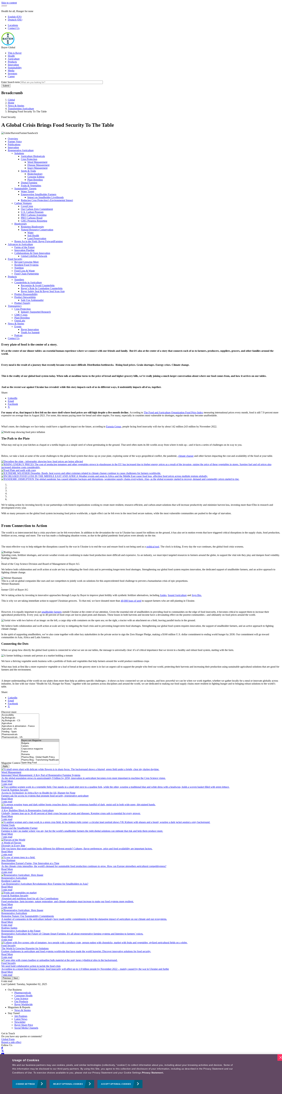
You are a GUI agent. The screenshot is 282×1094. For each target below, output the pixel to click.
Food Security (15, 259)
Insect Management (37, 168)
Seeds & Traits (28, 170)
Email (11, 401)
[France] (40, 751)
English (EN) (15, 16)
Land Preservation (36, 238)
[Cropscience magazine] (40, 748)
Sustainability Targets (25, 188)
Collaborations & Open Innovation (32, 253)
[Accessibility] (20, 715)
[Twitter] (2, 1051)
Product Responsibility (26, 294)
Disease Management (38, 165)
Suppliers (19, 279)
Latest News (20, 1019)
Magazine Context (10, 763)
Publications (14, 144)
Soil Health (33, 235)
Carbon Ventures (23, 203)
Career (11, 76)
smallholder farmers (51, 611)
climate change (186, 456)
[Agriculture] (20, 723)
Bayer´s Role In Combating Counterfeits (42, 288)
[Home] (7, 44)
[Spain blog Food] (40, 762)
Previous (7, 978)
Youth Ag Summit (30, 332)
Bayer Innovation (30, 329)
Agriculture (14, 58)
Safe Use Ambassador (32, 300)
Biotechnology (35, 173)
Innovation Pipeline (24, 250)
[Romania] (40, 754)
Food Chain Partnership (26, 273)
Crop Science (21, 998)
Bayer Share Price (23, 1025)
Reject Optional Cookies (68, 1084)
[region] (141, 1074)
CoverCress (27, 206)
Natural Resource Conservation (37, 229)
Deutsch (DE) (15, 19)
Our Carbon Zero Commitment (37, 209)
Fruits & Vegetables (31, 185)
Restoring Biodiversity (32, 226)
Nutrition (19, 267)
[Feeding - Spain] (20, 731)
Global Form (8, 1039)
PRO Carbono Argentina (34, 215)
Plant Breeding (35, 179)
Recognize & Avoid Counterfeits (38, 285)
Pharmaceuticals (22, 992)
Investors (12, 73)
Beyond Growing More (26, 262)
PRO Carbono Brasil (31, 217)
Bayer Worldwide (23, 1004)
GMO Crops (20, 314)
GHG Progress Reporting (34, 220)
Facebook (13, 404)
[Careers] (40, 746)
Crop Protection (29, 159)
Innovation (13, 64)
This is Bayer (15, 53)
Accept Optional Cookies (116, 1084)
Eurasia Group (113, 426)
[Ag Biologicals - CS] (20, 720)
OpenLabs (19, 320)
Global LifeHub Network (34, 256)
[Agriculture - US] (20, 729)
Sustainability (15, 67)
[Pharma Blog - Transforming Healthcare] (40, 760)
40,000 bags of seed (131, 600)
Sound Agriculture (177, 595)
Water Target (27, 191)
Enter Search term (10, 82)
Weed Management (37, 162)
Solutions (19, 153)
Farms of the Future (24, 247)
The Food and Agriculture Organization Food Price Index (173, 412)
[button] (42, 461)
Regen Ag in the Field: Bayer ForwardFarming (38, 241)
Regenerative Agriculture (21, 150)
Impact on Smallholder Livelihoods (45, 197)
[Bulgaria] (40, 743)
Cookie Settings (25, 1084)
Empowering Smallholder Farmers (38, 194)
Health (11, 55)
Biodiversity (20, 223)
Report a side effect (11, 1042)
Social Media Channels (26, 1027)
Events (17, 326)
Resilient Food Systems (26, 264)
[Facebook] (2, 1048)
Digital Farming (29, 182)
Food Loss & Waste (24, 270)
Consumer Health (23, 995)
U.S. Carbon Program (32, 212)
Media (11, 70)
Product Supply (22, 303)
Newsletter (19, 1022)
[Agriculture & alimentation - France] (20, 726)
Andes (163, 595)
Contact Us (13, 28)
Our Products (21, 1001)
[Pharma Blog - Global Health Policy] (40, 757)
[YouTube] (2, 1054)
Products (12, 61)
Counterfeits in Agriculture (28, 282)
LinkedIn (12, 398)
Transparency (15, 306)
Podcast (18, 335)
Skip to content (9, 2)
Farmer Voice (15, 141)
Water (30, 232)
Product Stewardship (25, 297)
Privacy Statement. (153, 1072)
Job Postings (20, 1016)
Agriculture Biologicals (33, 156)
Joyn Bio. (197, 595)
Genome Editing (35, 176)
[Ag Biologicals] (20, 717)
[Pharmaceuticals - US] (20, 737)
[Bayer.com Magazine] (40, 740)
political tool (152, 546)
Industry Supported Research (36, 311)
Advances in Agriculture (20, 244)
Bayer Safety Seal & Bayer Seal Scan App (43, 291)
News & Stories (16, 323)
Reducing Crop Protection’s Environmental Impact (47, 200)
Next (16, 978)
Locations (13, 25)
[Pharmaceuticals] (20, 734)
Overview (13, 138)
